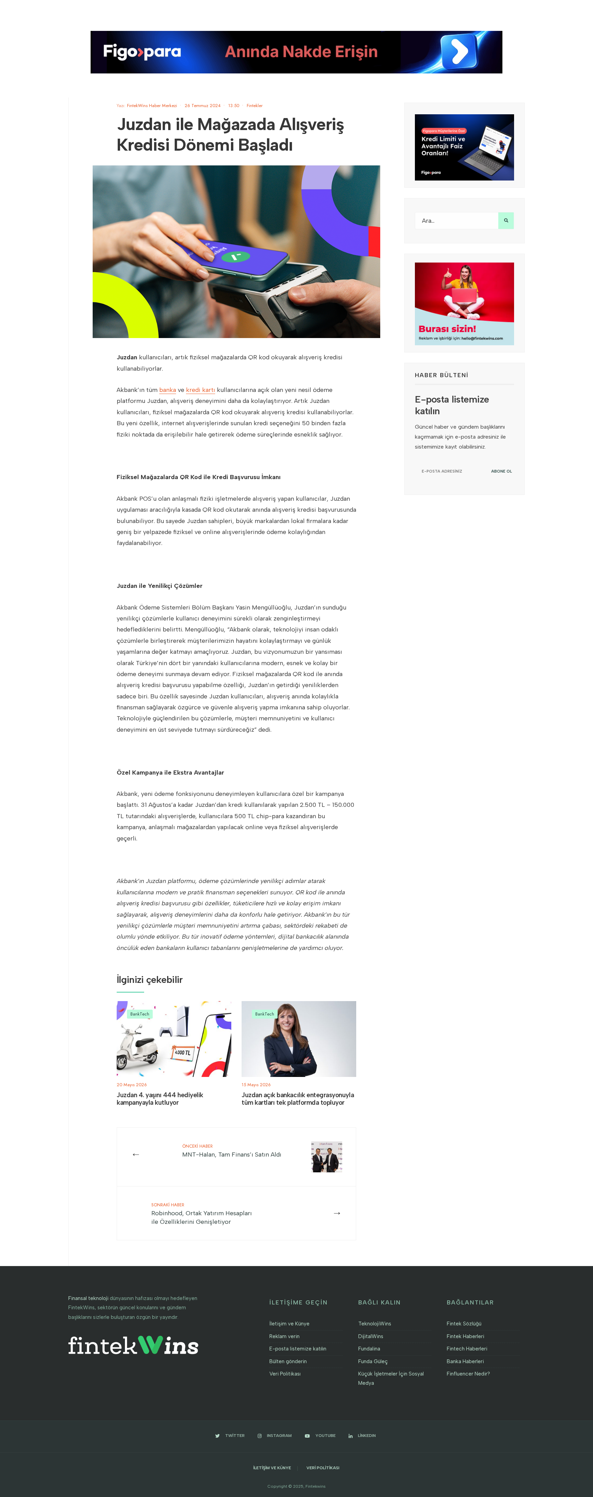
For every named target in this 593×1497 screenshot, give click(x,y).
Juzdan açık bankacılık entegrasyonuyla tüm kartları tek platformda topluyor (298, 1099)
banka (167, 390)
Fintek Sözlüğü (464, 1324)
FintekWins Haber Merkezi (152, 105)
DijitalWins (370, 1336)
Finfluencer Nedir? (468, 1374)
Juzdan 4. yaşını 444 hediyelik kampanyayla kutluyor (160, 1099)
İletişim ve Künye (289, 1324)
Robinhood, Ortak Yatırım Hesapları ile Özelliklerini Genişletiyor (201, 1213)
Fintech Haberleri (467, 1349)
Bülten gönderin (288, 1361)
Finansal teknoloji (88, 1298)
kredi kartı (200, 390)
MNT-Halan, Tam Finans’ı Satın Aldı (231, 1150)
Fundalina (369, 1349)
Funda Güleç (373, 1361)
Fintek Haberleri (465, 1336)
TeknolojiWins (374, 1324)
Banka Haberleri (465, 1361)
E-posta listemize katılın (297, 1349)
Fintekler (255, 105)
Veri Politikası (285, 1374)
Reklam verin (284, 1336)
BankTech (139, 1014)
